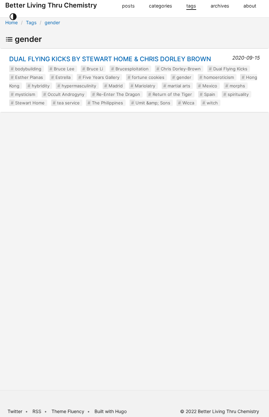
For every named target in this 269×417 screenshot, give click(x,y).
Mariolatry (145, 85)
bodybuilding (28, 68)
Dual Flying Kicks (230, 68)
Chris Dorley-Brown (181, 68)
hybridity (41, 85)
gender (52, 22)
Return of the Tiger (172, 94)
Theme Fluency (69, 411)
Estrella (63, 77)
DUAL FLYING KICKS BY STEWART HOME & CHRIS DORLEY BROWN (110, 59)
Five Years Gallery (101, 77)
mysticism (25, 94)
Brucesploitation (132, 68)
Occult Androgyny (66, 94)
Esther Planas (29, 77)
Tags (31, 22)
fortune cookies (148, 77)
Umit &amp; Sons (152, 102)
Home (11, 22)
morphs (237, 85)
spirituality (238, 94)
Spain (209, 94)
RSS (36, 411)
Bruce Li (95, 68)
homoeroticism (219, 77)
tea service (68, 102)
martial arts (179, 85)
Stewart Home (30, 102)
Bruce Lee (64, 68)
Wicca (188, 102)
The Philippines (107, 102)
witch (212, 102)
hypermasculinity (79, 85)
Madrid (116, 85)
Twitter (15, 411)
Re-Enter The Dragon (118, 94)
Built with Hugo (110, 411)
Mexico (209, 85)
